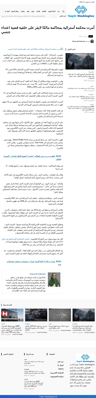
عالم (91, 36)
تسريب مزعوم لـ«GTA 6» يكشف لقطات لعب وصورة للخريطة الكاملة (81, 97)
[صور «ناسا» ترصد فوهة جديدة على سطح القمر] (60, 315)
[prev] (55, 16)
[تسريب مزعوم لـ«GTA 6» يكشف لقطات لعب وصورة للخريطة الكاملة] (36, 315)
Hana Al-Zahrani (78, 41)
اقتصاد (92, 104)
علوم (92, 86)
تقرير (44, 251)
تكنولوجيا (91, 71)
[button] (63, 11)
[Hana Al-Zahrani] (92, 41)
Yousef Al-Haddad (89, 332)
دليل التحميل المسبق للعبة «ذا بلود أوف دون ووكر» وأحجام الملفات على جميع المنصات (81, 76)
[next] (52, 16)
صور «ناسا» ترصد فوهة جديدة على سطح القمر (33, 16)
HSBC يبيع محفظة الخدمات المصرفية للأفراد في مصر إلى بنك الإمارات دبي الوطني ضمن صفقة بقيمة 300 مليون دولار (80, 108)
